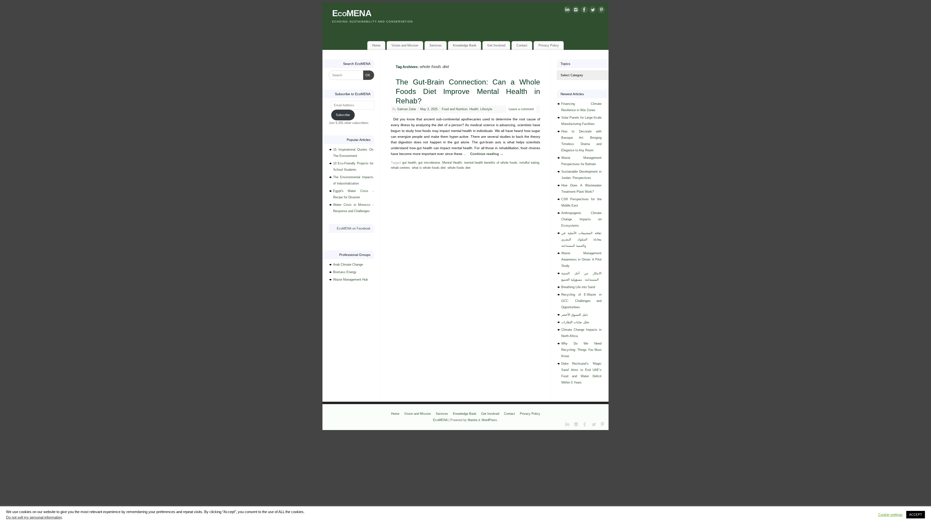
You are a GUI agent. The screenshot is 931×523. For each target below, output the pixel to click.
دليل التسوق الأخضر (574, 314)
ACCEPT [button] (915, 514)
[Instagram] (575, 10)
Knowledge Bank (464, 45)
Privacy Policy (548, 45)
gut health (409, 162)
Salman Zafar (406, 109)
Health (473, 109)
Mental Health (452, 162)
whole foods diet (459, 167)
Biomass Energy (344, 272)
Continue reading (486, 154)
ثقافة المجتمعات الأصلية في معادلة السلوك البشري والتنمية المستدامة (581, 239)
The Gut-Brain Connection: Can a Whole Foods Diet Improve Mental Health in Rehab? (468, 91)
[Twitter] (592, 10)
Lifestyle (486, 109)
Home (376, 45)
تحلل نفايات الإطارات (575, 322)
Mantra (472, 420)
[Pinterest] (601, 10)
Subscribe (343, 115)
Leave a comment (521, 109)
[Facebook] (584, 10)
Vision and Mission (405, 45)
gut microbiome (429, 162)
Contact (521, 45)
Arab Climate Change (348, 264)
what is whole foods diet (429, 167)
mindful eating (529, 162)
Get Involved (496, 45)
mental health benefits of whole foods (490, 162)
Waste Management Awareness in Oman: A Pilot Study (581, 259)
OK (367, 75)
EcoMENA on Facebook (353, 228)
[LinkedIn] (567, 10)
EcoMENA (351, 13)
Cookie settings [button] (890, 515)
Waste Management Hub (350, 279)
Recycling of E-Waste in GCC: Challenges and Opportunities (581, 301)
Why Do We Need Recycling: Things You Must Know (581, 350)
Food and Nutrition (454, 109)
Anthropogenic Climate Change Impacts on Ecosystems (581, 219)
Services (435, 45)
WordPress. (490, 420)
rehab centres (400, 167)
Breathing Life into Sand (578, 287)
